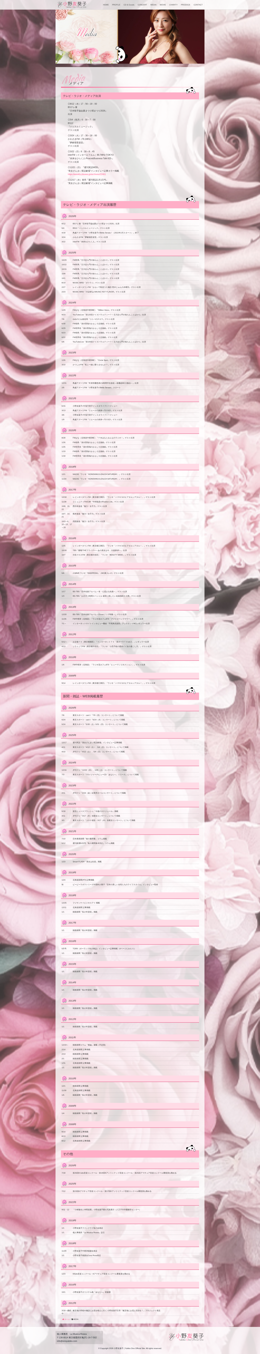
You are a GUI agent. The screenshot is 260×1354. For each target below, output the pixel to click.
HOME (106, 5)
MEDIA (153, 5)
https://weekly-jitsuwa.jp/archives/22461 (87, 174)
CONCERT (142, 5)
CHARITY (173, 5)
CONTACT (198, 5)
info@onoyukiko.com (67, 1341)
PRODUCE (185, 5)
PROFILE (116, 5)
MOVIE (163, 5)
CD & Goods (129, 5)
